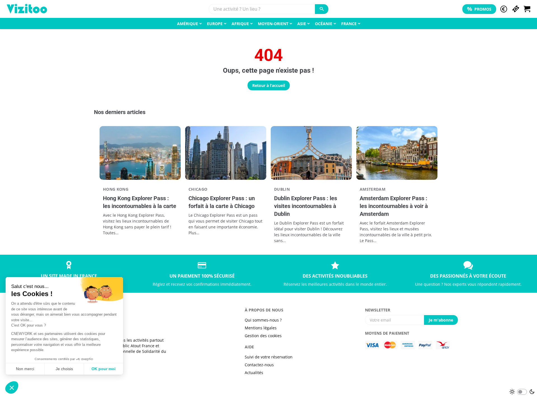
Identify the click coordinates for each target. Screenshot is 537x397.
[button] (503, 9)
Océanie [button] (323, 23)
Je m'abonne (441, 320)
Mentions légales (261, 327)
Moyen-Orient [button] (273, 23)
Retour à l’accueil (268, 85)
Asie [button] (301, 23)
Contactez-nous (259, 364)
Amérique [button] (187, 23)
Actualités (254, 372)
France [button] (349, 23)
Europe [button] (215, 23)
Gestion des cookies (263, 335)
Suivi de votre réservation (269, 357)
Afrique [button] (240, 23)
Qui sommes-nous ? (263, 320)
